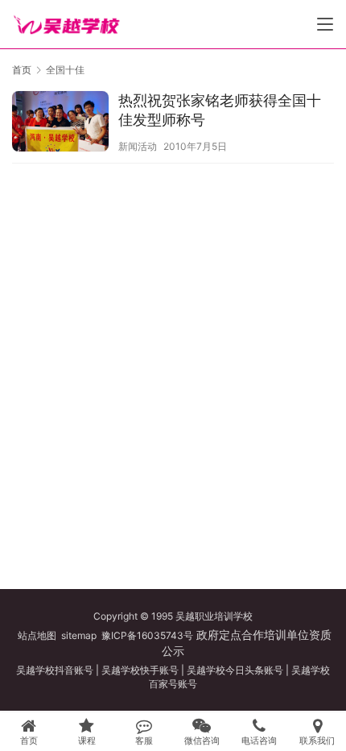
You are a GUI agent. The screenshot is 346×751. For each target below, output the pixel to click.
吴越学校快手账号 (140, 670)
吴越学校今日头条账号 (235, 670)
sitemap (79, 635)
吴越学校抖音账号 (54, 670)
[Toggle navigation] (325, 24)
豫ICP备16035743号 (147, 635)
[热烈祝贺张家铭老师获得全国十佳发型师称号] (60, 123)
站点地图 (37, 635)
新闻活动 (137, 146)
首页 (21, 70)
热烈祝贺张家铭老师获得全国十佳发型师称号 (219, 110)
